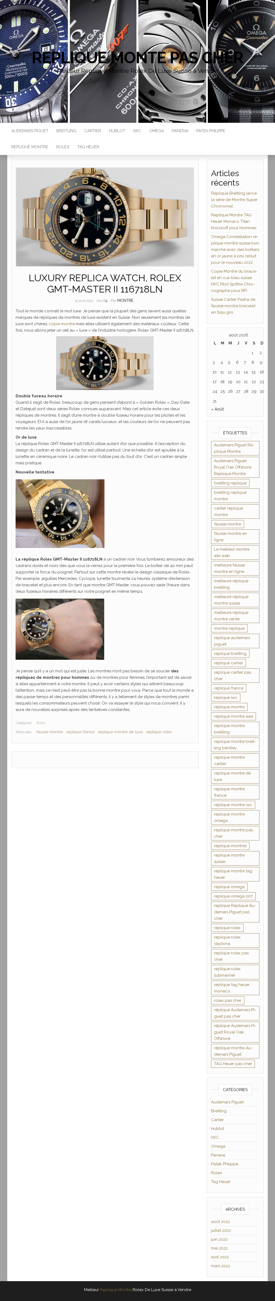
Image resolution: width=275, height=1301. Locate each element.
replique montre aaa (233, 716)
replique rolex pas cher (231, 956)
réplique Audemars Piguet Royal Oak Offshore (235, 1032)
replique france (80, 731)
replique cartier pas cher (232, 675)
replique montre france (229, 792)
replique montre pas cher (233, 833)
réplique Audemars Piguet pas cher (235, 1013)
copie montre (62, 323)
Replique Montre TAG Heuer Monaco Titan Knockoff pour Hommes (233, 221)
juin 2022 (219, 1239)
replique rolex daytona (227, 940)
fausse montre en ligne (230, 536)
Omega (156, 130)
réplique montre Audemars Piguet (233, 1051)
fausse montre (49, 731)
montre (125, 300)
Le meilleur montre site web (231, 552)
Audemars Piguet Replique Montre (234, 448)
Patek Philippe (210, 130)
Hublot (117, 130)
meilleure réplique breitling (231, 584)
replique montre (229, 707)
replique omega (229, 886)
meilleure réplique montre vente (231, 615)
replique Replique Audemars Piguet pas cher (235, 912)
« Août (217, 409)
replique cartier (228, 663)
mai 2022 (219, 1248)
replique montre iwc (233, 804)
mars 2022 (220, 1265)
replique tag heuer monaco (231, 988)
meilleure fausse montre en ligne (229, 568)
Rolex (62, 146)
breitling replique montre (230, 495)
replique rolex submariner (227, 972)
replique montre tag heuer (233, 874)
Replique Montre (29, 146)
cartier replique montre (228, 511)
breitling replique (230, 483)
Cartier (92, 130)
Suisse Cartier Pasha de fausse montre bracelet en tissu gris (233, 306)
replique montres (230, 845)
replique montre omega (229, 817)
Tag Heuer (88, 146)
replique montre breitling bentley (235, 744)
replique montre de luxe (120, 731)
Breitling (66, 130)
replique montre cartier (229, 760)
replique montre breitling (229, 729)
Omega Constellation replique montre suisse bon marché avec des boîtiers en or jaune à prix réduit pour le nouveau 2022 (235, 249)
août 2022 (220, 1221)
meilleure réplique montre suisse (231, 600)
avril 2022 (220, 1257)
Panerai (180, 130)
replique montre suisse (229, 858)
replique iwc (225, 697)
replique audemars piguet (232, 641)
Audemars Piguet (29, 130)
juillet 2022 (221, 1230)
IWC (137, 130)
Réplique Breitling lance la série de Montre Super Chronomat (234, 200)
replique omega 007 (233, 896)
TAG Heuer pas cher (233, 1063)
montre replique (229, 628)
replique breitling (230, 653)
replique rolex (159, 731)
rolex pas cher (227, 1000)
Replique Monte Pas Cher (137, 57)
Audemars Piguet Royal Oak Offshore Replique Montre (232, 467)
